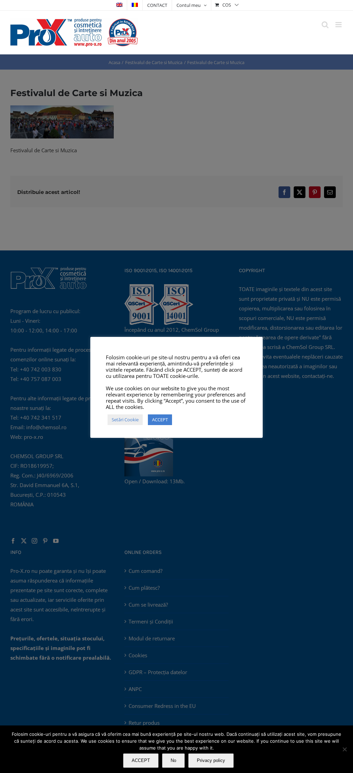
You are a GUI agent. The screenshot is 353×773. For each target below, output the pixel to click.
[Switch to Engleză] (119, 5)
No (173, 760)
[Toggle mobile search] (325, 24)
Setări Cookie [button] (125, 419)
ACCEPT (141, 760)
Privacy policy (211, 760)
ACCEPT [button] (160, 419)
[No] (344, 749)
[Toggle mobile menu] (339, 24)
